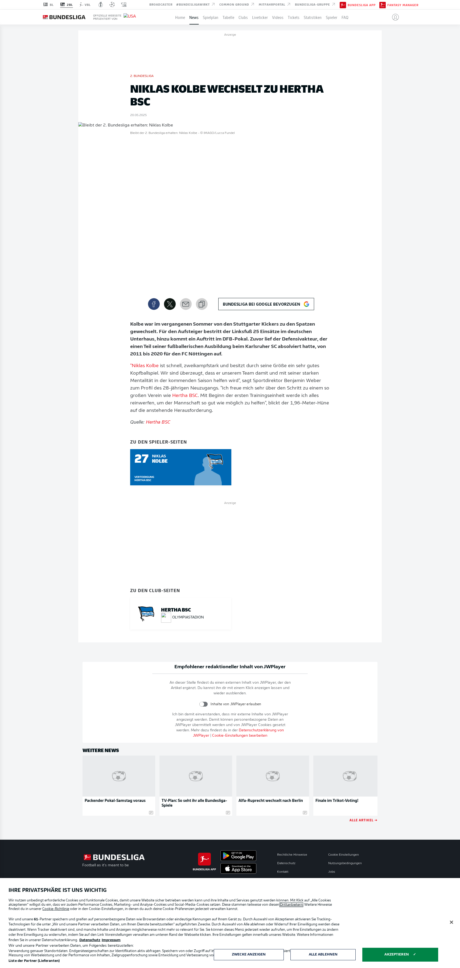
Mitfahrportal (272, 4)
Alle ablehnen (323, 954)
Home (180, 17)
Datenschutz (286, 863)
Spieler (331, 17)
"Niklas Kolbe (144, 366)
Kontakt (282, 871)
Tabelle (228, 17)
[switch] (203, 704)
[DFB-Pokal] (100, 4)
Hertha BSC (185, 395)
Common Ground (234, 4)
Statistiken (313, 17)
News (194, 17)
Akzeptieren (396, 954)
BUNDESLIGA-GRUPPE (313, 4)
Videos (278, 17)
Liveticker (260, 17)
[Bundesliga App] (343, 4)
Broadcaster (160, 4)
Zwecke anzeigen (249, 954)
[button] (393, 17)
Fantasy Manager (402, 5)
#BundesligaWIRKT (193, 4)
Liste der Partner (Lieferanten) (34, 961)
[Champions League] (112, 4)
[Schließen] (451, 922)
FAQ (345, 17)
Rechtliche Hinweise (292, 854)
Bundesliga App (362, 5)
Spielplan (210, 17)
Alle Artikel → (363, 820)
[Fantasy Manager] (382, 4)
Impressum (111, 940)
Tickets (293, 17)
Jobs (331, 871)
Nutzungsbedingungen (345, 863)
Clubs (243, 17)
